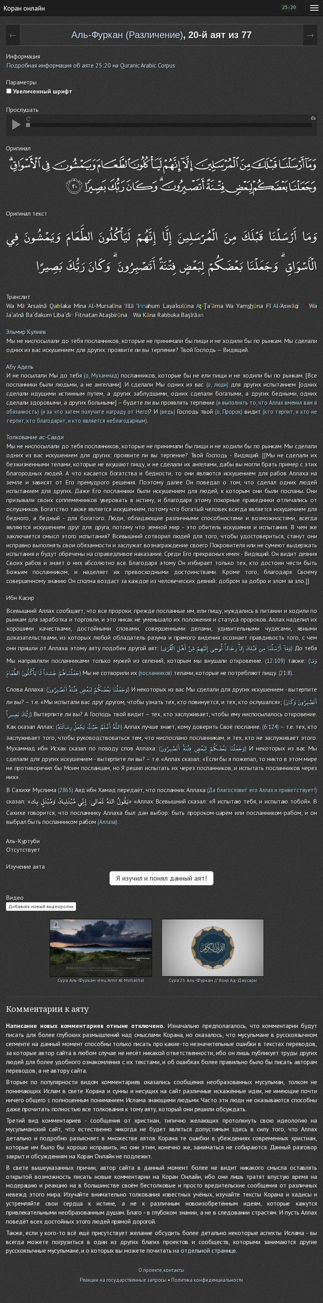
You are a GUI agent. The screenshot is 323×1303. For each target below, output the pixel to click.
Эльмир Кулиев (26, 332)
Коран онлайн (24, 8)
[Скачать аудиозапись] (313, 118)
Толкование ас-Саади (35, 437)
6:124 (271, 726)
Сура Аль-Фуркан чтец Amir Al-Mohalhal (101, 980)
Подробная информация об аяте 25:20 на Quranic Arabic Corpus (90, 65)
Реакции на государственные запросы (123, 1280)
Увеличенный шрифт (41, 91)
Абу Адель (19, 367)
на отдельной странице (204, 1250)
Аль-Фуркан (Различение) (127, 34)
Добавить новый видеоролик (41, 906)
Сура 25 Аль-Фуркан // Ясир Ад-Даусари (213, 980)
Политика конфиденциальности (207, 1280)
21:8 (285, 673)
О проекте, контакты (161, 1270)
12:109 (275, 660)
